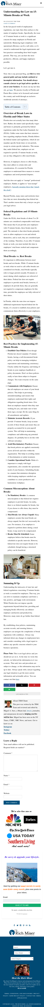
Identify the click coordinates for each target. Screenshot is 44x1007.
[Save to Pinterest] (34, 685)
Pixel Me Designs (26, 1006)
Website (7, 793)
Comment (8, 753)
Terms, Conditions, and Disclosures (18, 993)
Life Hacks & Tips (22, 694)
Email (6, 784)
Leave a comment (9, 23)
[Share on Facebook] (9, 685)
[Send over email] (9, 689)
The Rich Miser (14, 4)
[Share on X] (22, 685)
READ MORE (22, 988)
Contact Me (30, 996)
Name (6, 775)
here (11, 90)
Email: (5, 897)
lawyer (29, 710)
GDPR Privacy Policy (17, 996)
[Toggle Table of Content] (23, 106)
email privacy (25, 913)
